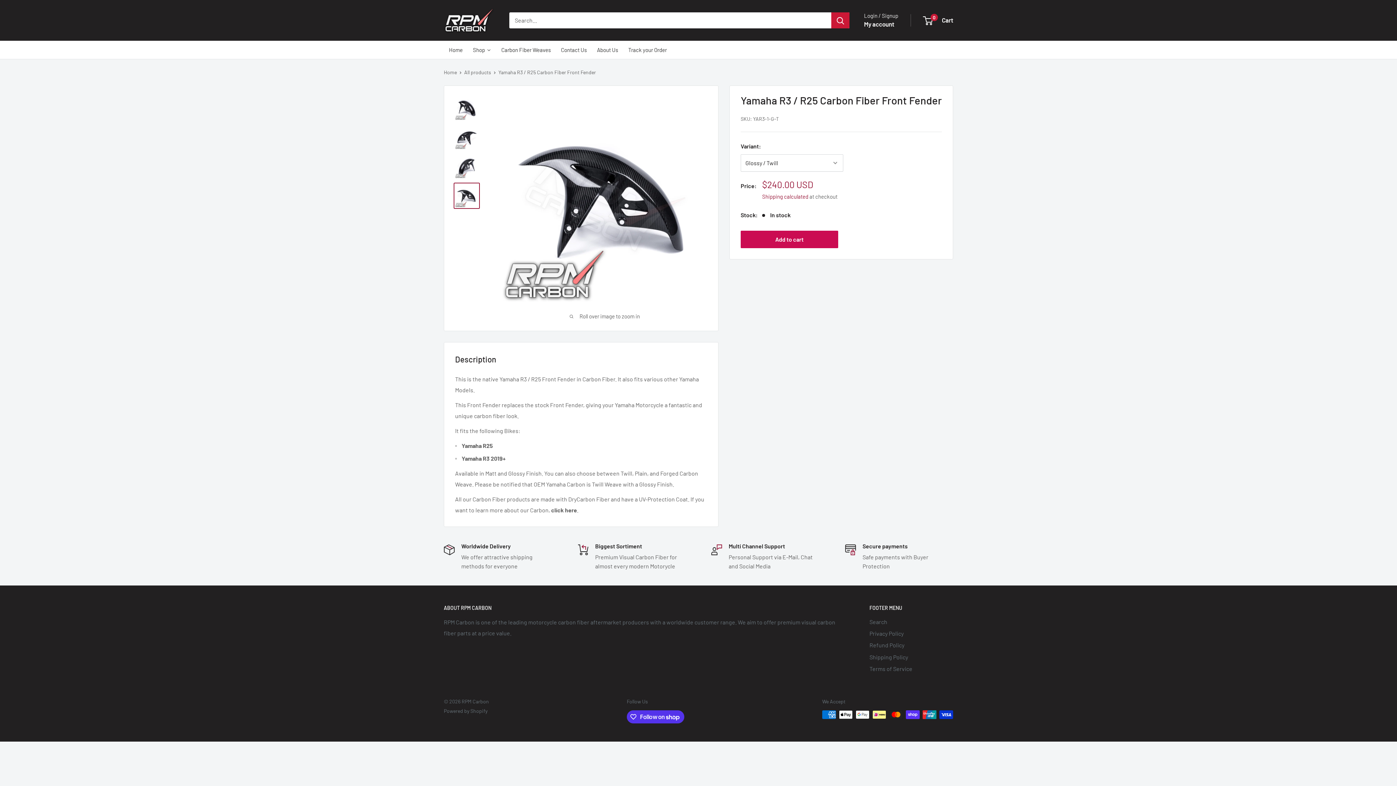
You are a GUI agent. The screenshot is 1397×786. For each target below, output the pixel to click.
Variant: (751, 146)
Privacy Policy (886, 633)
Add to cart (789, 239)
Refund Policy (886, 645)
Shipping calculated (785, 196)
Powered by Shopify (465, 711)
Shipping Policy (888, 657)
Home (450, 72)
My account (879, 24)
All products (477, 72)
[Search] (840, 20)
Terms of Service (890, 668)
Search (878, 621)
